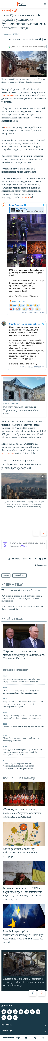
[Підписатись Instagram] (26, 1011)
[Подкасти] (35, 1038)
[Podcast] (9, 1017)
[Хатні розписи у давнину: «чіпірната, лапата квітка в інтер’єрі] (24, 834)
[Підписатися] (15, 1017)
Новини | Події (9, 11)
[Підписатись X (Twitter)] (15, 1011)
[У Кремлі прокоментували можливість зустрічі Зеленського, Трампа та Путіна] (24, 636)
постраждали (8, 453)
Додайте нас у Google (11, 1038)
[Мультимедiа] (26, 1038)
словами (8, 127)
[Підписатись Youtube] (21, 1011)
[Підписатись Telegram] (38, 1011)
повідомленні (10, 96)
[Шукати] (43, 1038)
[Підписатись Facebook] (3, 1011)
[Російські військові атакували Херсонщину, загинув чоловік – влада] (24, 389)
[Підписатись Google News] (9, 1011)
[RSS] (3, 1017)
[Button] (14, 39)
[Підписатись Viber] (32, 1011)
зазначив (26, 197)
